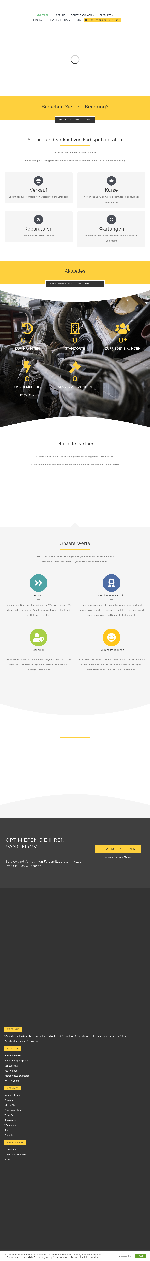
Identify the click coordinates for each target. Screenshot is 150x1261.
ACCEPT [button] (141, 1256)
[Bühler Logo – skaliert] (75, 4)
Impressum (10, 1149)
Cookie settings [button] (125, 1256)
